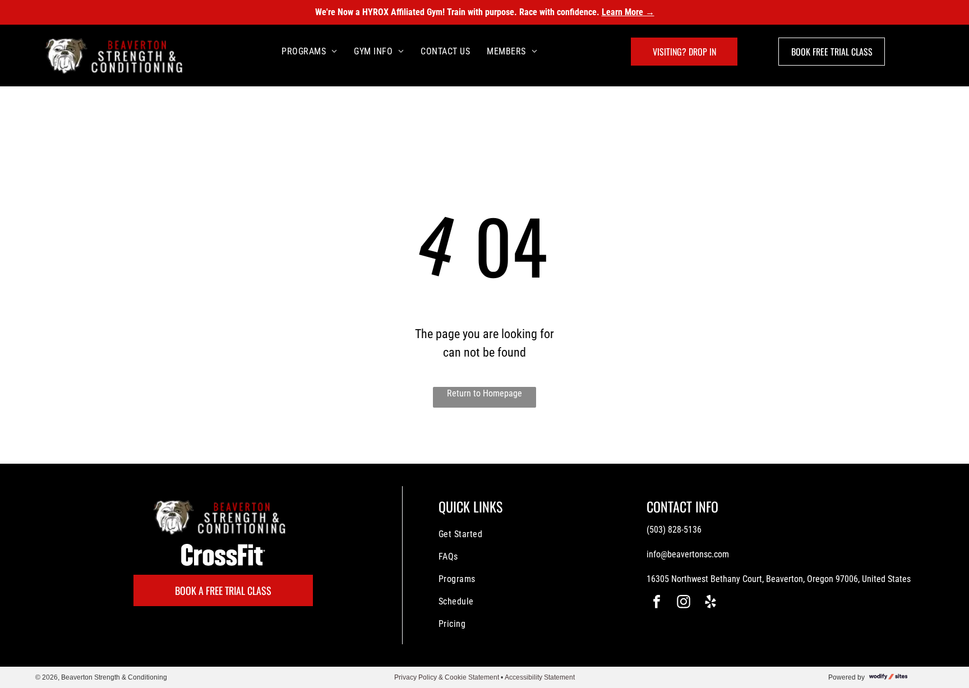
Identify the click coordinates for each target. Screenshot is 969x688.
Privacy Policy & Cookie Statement (446, 677)
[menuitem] (309, 51)
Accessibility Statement (540, 677)
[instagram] (683, 603)
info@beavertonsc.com (688, 554)
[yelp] (710, 603)
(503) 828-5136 (674, 529)
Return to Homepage (484, 393)
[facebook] (657, 603)
